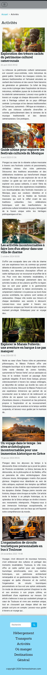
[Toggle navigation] (4, 4)
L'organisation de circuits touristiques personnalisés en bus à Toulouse (21, 546)
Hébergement (23, 633)
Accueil (5, 14)
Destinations (23, 654)
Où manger (23, 649)
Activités (23, 644)
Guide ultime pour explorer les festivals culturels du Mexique (22, 151)
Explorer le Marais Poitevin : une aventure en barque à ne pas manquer (23, 347)
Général (23, 660)
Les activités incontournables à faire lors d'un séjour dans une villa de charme (22, 248)
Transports (23, 638)
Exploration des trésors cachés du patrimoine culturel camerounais (22, 57)
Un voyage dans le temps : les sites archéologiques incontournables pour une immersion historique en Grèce (23, 448)
